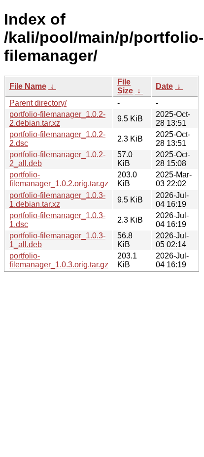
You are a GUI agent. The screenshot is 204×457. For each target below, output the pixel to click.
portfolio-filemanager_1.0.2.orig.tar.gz (58, 179)
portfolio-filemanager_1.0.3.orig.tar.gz (58, 260)
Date (164, 86)
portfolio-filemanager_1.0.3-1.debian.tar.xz (57, 199)
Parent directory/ (38, 103)
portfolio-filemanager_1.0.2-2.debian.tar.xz (57, 118)
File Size (125, 86)
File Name (27, 86)
